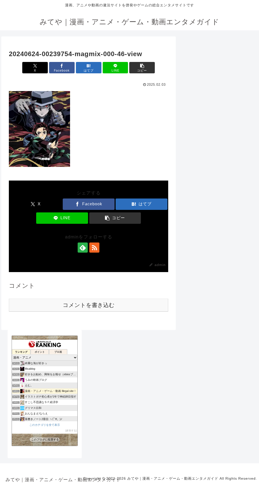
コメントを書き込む (89, 305)
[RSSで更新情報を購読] (94, 247)
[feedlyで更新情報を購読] (83, 247)
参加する (71, 430)
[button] (142, 67)
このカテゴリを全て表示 (44, 424)
